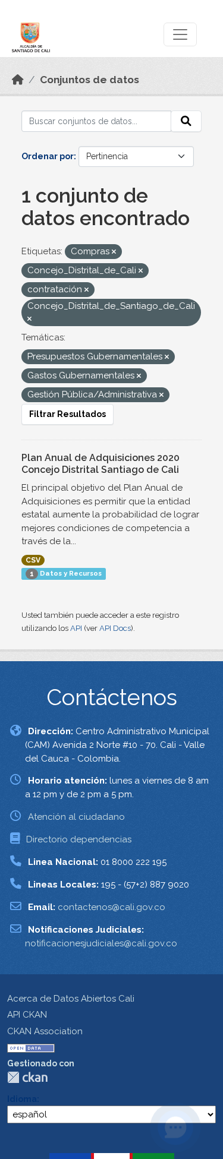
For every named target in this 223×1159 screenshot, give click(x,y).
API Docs (115, 628)
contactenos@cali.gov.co (111, 907)
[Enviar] (186, 121)
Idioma (22, 1099)
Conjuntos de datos (89, 80)
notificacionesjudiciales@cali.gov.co (101, 943)
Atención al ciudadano (76, 816)
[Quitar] (114, 252)
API (76, 628)
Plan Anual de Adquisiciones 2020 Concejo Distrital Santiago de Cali (100, 464)
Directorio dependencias (78, 839)
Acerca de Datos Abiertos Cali (70, 998)
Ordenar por (47, 156)
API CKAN (27, 1014)
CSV (33, 560)
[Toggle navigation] (180, 34)
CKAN (27, 1077)
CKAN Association (45, 1031)
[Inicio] (18, 80)
